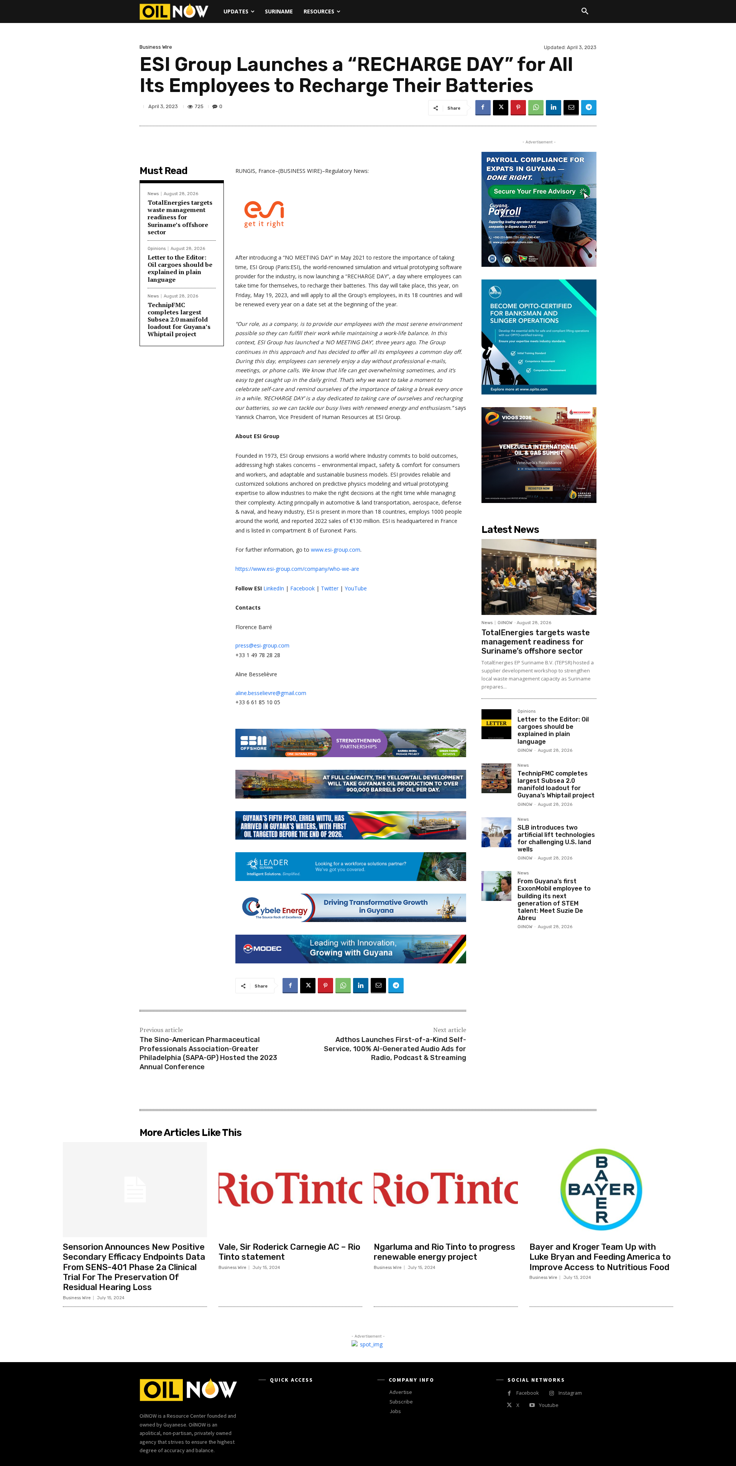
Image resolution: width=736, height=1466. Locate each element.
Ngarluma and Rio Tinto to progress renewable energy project (444, 1252)
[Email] (571, 107)
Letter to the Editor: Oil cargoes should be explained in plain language (180, 268)
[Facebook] (483, 107)
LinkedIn (273, 588)
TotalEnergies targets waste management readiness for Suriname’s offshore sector (180, 217)
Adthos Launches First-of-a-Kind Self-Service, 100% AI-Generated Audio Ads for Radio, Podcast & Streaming (395, 1048)
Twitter (329, 588)
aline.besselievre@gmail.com (270, 693)
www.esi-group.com (335, 549)
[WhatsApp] (536, 107)
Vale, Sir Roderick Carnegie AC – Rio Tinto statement (289, 1252)
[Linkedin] (553, 107)
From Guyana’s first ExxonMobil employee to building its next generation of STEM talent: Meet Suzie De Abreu (554, 900)
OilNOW (505, 622)
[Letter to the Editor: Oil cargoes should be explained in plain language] (496, 724)
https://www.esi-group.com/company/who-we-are (297, 568)
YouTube (356, 588)
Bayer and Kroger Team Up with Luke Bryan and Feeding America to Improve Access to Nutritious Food (600, 1257)
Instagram (570, 1392)
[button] (584, 11)
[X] (500, 107)
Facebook (302, 588)
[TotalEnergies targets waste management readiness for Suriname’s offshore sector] (538, 577)
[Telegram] (588, 107)
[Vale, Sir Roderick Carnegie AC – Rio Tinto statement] (291, 1189)
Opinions (157, 249)
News (153, 194)
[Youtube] (532, 1405)
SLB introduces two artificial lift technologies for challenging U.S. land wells (556, 838)
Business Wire (156, 46)
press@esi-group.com (262, 645)
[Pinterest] (518, 107)
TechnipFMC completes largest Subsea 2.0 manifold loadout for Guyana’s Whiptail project (179, 320)
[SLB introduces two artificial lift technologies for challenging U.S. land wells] (496, 832)
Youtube (549, 1405)
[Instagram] (551, 1393)
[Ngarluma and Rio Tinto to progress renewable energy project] (446, 1189)
